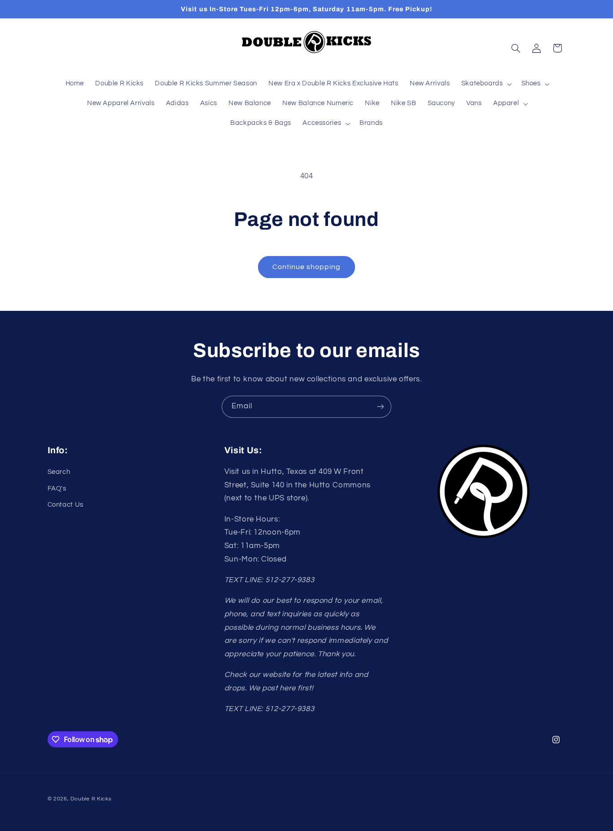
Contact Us (65, 504)
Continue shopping (306, 266)
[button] (485, 84)
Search (59, 472)
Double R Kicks (90, 798)
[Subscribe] (380, 407)
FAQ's (57, 488)
